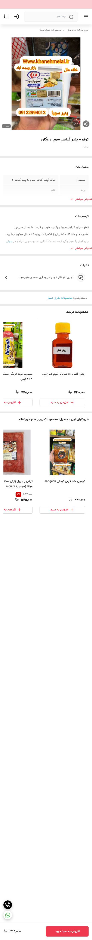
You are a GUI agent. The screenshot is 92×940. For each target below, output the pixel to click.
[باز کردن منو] (85, 16)
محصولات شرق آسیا (50, 30)
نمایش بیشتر (83, 199)
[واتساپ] (7, 915)
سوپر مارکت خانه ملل (78, 30)
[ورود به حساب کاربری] (17, 16)
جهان (9, 241)
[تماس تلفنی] (7, 904)
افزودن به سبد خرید (67, 931)
